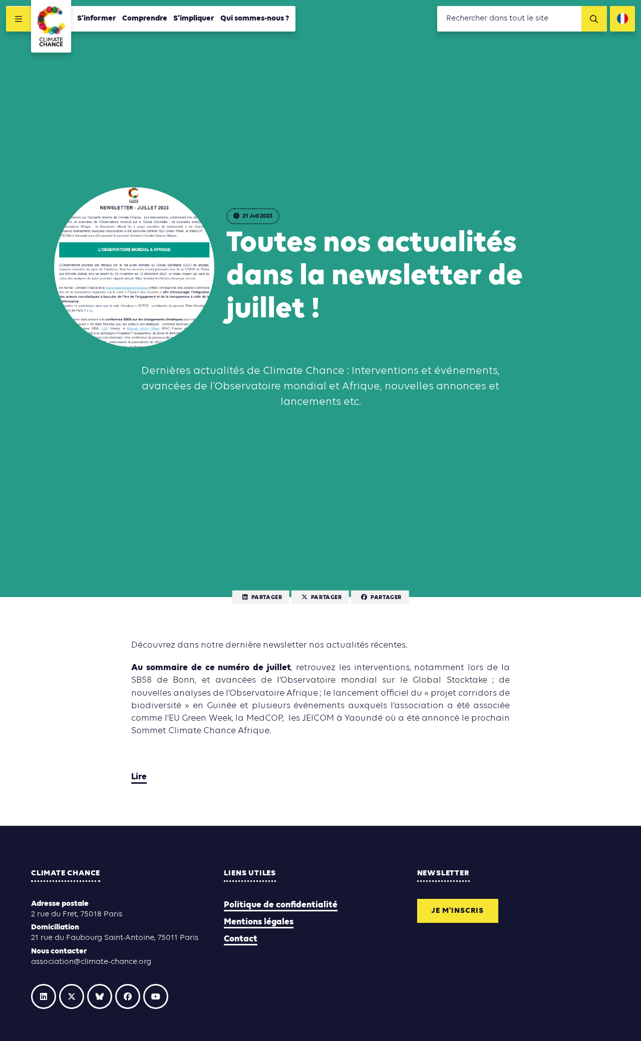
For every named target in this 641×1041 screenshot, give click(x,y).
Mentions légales (258, 922)
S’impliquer (193, 19)
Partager (266, 597)
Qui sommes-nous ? (254, 19)
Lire (139, 777)
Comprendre (144, 19)
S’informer (96, 19)
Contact (240, 939)
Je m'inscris (457, 911)
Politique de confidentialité (281, 905)
